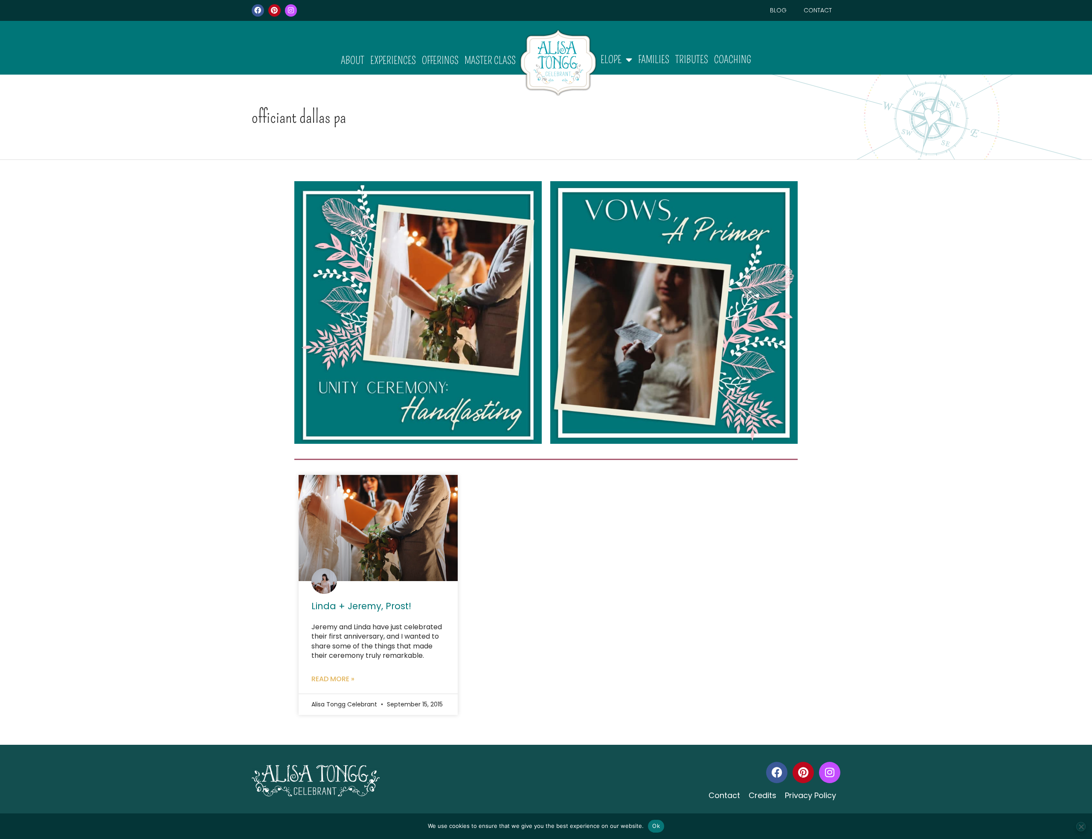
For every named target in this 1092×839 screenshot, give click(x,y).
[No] (1081, 826)
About (352, 61)
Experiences (393, 61)
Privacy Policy (810, 795)
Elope (611, 60)
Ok (656, 825)
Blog (778, 10)
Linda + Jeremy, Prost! (361, 606)
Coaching (732, 60)
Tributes (691, 60)
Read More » (332, 679)
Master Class (490, 61)
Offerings (440, 61)
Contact (818, 10)
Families (653, 60)
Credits (762, 795)
